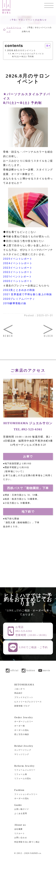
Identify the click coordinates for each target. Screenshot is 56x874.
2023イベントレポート (17, 267)
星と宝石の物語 (21, 734)
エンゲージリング (22, 750)
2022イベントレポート (17, 272)
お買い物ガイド (21, 809)
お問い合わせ (20, 838)
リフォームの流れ (22, 778)
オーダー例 (19, 726)
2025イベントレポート (17, 258)
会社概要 (18, 829)
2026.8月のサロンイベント (21, 50)
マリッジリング (21, 754)
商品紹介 (18, 693)
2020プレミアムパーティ (19, 298)
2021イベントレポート (17, 276)
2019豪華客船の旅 (14, 303)
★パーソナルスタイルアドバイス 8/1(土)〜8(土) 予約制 (28, 55)
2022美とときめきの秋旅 (19, 289)
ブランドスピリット (23, 697)
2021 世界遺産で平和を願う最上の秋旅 (27, 294)
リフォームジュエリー (24, 770)
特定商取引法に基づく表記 (27, 842)
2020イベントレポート (17, 281)
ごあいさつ (19, 689)
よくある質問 (20, 813)
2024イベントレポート (17, 263)
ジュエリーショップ (13, 29)
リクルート (19, 833)
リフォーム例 (20, 774)
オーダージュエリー (23, 721)
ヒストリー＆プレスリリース (28, 702)
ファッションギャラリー (26, 794)
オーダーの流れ (21, 730)
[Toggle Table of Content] (46, 45)
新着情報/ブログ (22, 706)
